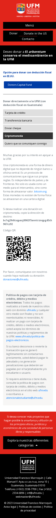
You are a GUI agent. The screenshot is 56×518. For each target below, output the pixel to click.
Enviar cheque (13, 128)
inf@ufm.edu (34, 493)
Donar (13, 33)
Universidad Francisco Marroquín (24, 478)
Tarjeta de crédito (15, 113)
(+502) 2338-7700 (26, 489)
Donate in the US (35, 33)
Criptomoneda (14, 136)
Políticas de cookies (30, 506)
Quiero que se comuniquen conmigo (26, 143)
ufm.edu (31, 310)
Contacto (28, 39)
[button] (28, 442)
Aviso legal (10, 506)
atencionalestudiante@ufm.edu (24, 398)
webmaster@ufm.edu (28, 496)
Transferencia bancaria (18, 120)
